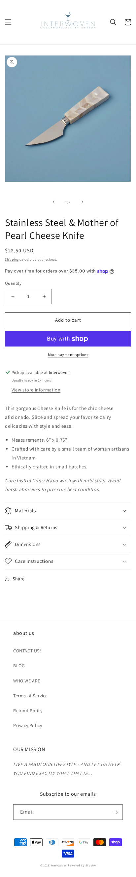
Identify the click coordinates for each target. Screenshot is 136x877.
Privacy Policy (27, 725)
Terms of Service (30, 696)
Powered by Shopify (82, 865)
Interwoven (59, 865)
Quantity (13, 283)
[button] (8, 22)
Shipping (12, 259)
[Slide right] (82, 202)
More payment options (68, 354)
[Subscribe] (115, 812)
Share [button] (19, 579)
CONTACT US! (27, 651)
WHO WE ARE (26, 681)
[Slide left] (53, 202)
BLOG (19, 666)
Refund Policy (28, 710)
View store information (36, 390)
